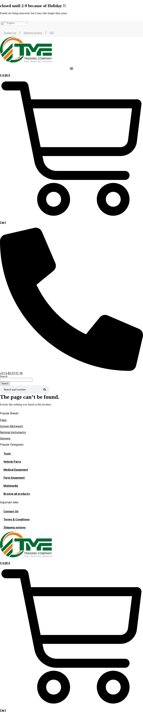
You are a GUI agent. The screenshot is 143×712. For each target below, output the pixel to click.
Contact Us (9, 32)
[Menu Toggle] (71, 68)
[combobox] (16, 380)
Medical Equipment (15, 469)
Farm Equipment (14, 477)
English (10, 23)
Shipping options (33, 32)
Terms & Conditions (16, 519)
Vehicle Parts (12, 461)
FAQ (52, 32)
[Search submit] (44, 389)
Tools (7, 453)
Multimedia (10, 485)
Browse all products (16, 494)
